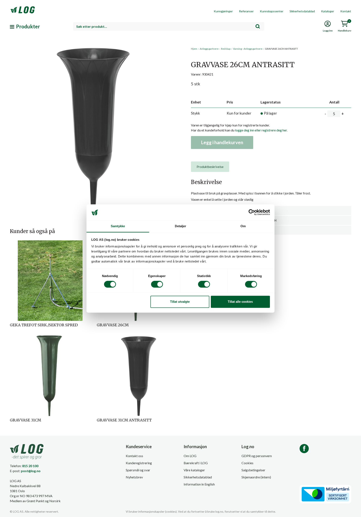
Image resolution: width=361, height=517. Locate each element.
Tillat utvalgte (180, 301)
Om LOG (190, 456)
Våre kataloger (194, 470)
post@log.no (31, 471)
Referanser (246, 11)
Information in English (199, 484)
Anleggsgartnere (209, 48)
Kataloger (327, 11)
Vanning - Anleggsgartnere (247, 48)
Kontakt (345, 11)
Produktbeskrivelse (210, 167)
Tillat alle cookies (240, 301)
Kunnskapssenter (271, 11)
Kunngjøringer (223, 11)
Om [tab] (243, 226)
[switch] (157, 284)
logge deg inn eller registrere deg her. (261, 130)
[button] (93, 85)
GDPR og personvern (257, 456)
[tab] (210, 166)
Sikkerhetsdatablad (302, 11)
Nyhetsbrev (134, 477)
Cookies (247, 463)
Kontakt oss (134, 456)
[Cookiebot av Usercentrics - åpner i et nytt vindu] (251, 212)
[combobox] (168, 26)
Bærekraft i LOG (196, 463)
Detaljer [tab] (180, 226)
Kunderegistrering (139, 463)
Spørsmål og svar (138, 470)
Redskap (225, 48)
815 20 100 (30, 466)
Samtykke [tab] (118, 226)
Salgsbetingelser (253, 470)
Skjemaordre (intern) (256, 477)
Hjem (194, 48)
